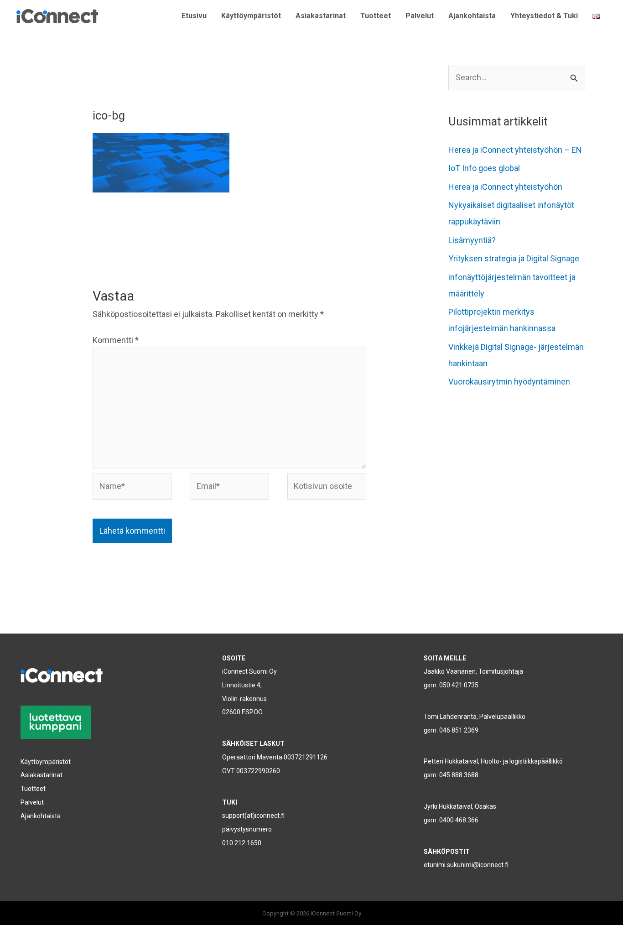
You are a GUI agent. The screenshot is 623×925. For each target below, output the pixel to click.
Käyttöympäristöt (251, 15)
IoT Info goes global (484, 168)
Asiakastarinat (321, 15)
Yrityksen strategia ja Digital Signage (513, 258)
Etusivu (194, 15)
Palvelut (419, 15)
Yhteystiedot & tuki (544, 15)
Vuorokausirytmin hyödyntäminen (509, 381)
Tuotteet (375, 15)
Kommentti (116, 340)
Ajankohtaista (472, 15)
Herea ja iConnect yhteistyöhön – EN (515, 150)
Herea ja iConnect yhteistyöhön (505, 187)
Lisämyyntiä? (472, 240)
